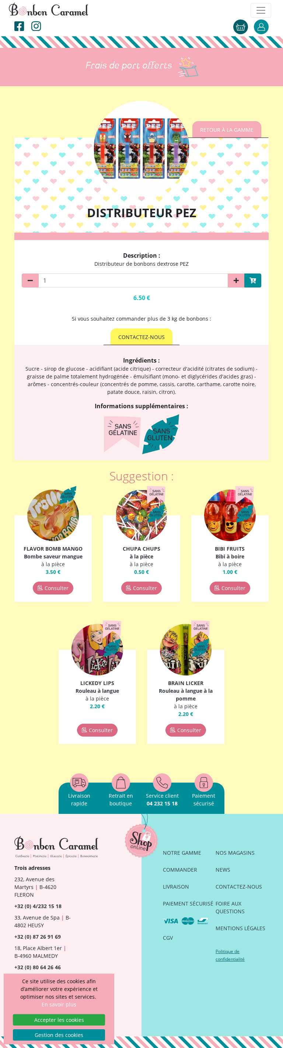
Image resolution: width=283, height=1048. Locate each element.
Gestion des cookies (59, 1034)
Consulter (57, 588)
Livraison (176, 886)
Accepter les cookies (59, 1019)
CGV (168, 937)
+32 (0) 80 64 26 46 (37, 967)
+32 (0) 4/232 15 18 (38, 906)
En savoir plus (59, 1004)
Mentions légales (240, 928)
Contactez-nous (141, 337)
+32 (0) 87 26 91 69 (37, 936)
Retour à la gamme (227, 129)
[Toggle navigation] (261, 10)
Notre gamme (182, 852)
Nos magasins (235, 852)
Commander (180, 869)
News (223, 869)
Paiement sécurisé (188, 903)
